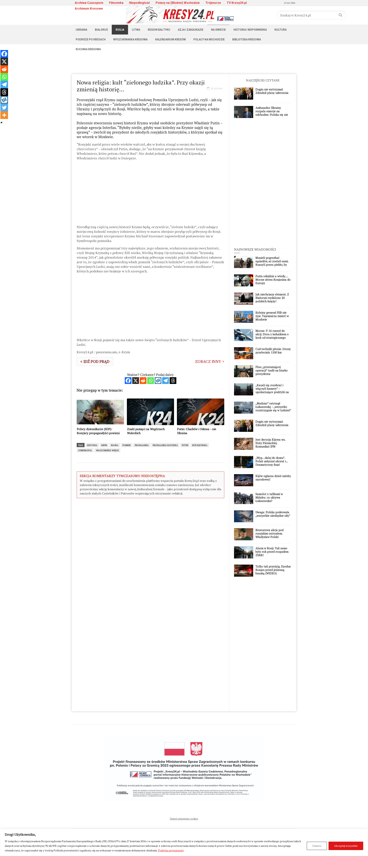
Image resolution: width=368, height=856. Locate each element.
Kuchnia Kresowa (88, 49)
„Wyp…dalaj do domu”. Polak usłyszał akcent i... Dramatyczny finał (271, 461)
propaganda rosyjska (165, 445)
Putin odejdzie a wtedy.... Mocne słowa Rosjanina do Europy (273, 279)
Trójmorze (213, 3)
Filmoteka (116, 3)
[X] (135, 380)
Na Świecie (218, 29)
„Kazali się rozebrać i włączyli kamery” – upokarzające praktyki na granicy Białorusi (272, 390)
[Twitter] (4, 107)
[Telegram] (165, 380)
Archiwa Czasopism (89, 3)
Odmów (316, 846)
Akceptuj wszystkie (346, 846)
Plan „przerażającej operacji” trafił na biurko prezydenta (271, 370)
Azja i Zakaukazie (190, 29)
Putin (185, 445)
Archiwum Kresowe (89, 8)
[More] (4, 115)
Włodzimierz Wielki (107, 450)
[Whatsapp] (150, 380)
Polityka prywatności (171, 850)
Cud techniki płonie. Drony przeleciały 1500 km (273, 350)
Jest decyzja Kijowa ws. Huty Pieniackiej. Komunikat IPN (270, 443)
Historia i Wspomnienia (250, 29)
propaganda (142, 445)
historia (92, 445)
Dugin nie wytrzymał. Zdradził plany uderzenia (271, 91)
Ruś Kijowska (199, 445)
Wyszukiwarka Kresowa (130, 39)
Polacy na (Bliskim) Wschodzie (178, 3)
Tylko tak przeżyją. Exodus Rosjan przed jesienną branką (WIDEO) (273, 570)
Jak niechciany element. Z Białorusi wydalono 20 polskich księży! (272, 298)
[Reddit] (143, 380)
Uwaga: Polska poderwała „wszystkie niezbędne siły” (272, 513)
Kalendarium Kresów (170, 39)
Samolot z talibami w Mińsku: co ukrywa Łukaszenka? (269, 497)
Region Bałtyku (159, 29)
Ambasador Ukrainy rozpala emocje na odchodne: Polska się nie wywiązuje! (271, 113)
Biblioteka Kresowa (246, 39)
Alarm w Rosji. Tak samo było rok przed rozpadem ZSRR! (271, 551)
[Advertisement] (184, 62)
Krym (104, 445)
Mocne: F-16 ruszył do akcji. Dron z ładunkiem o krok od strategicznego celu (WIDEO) (272, 336)
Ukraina (81, 29)
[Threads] (173, 380)
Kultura (280, 29)
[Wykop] (158, 380)
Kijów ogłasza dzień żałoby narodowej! (273, 477)
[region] (184, 842)
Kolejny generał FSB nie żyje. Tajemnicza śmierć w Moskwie (272, 316)
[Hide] (1, 122)
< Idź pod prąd (94, 361)
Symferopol (85, 450)
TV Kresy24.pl (237, 3)
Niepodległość (139, 3)
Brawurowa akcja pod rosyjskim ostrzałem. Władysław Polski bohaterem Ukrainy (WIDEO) (269, 536)
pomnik (126, 445)
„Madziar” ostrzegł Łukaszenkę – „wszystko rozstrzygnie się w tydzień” (273, 407)
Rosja (120, 29)
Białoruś (101, 29)
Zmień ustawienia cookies (184, 818)
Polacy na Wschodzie (209, 39)
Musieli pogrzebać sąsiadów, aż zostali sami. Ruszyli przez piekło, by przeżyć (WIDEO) (271, 263)
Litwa (136, 29)
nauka (114, 445)
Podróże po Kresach (91, 39)
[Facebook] (128, 380)
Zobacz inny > (209, 361)
